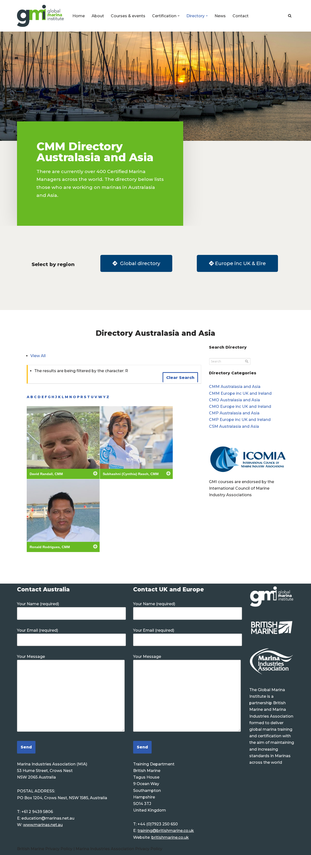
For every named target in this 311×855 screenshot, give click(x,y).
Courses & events (128, 16)
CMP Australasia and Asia (234, 413)
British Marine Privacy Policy (45, 849)
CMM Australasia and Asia (234, 386)
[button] (179, 16)
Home (78, 16)
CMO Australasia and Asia (234, 400)
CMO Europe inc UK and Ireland (240, 406)
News (220, 16)
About (98, 16)
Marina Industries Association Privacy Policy (119, 849)
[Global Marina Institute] (40, 15)
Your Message (31, 656)
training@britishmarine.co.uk (166, 830)
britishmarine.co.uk (170, 837)
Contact (241, 16)
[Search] (290, 15)
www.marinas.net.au (43, 824)
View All (38, 355)
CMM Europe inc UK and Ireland (240, 393)
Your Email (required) (37, 630)
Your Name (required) (38, 604)
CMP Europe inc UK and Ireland (240, 419)
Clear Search (180, 377)
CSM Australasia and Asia (234, 426)
